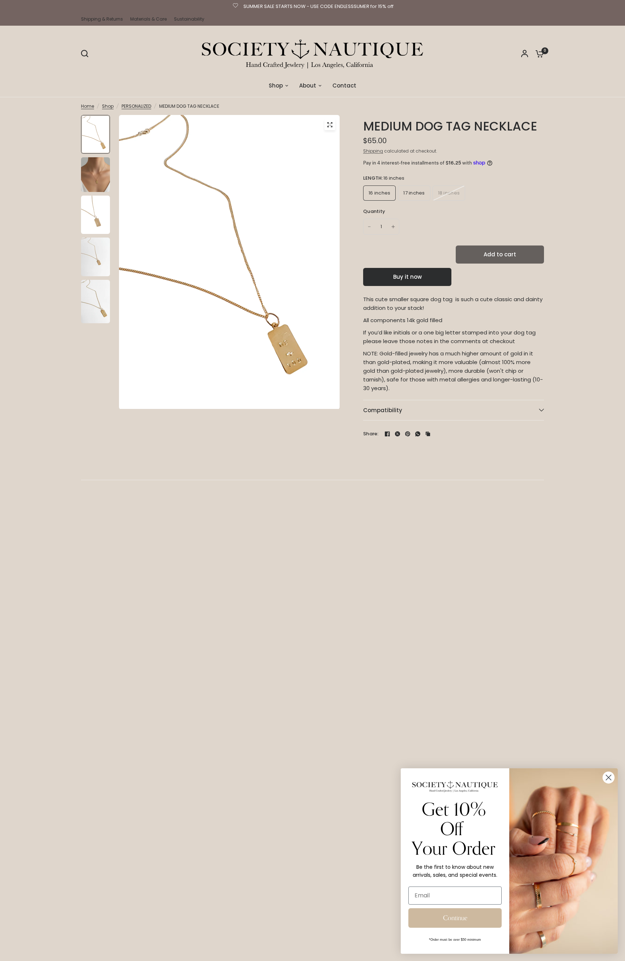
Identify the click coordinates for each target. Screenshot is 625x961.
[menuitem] (104, 19)
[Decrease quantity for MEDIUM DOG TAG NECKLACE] (369, 226)
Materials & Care (148, 19)
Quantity (374, 211)
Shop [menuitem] (276, 85)
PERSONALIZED (136, 106)
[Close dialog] (608, 777)
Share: (371, 433)
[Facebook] (387, 434)
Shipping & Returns (102, 19)
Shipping (373, 151)
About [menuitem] (307, 85)
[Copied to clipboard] (428, 434)
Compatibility (382, 410)
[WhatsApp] (417, 434)
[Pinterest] (407, 434)
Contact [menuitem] (344, 85)
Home (87, 106)
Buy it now (407, 277)
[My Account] (525, 53)
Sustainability (189, 19)
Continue (455, 918)
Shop (108, 106)
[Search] (86, 53)
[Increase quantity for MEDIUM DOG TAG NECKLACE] (393, 226)
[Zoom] (329, 124)
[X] (397, 434)
